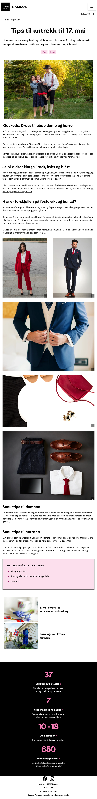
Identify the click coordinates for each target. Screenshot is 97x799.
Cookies (31, 795)
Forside (6, 20)
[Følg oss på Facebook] (45, 779)
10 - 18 (87, 14)
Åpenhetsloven (57, 795)
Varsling (66, 795)
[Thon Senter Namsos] (14, 6)
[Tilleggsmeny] (92, 6)
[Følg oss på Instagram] (52, 779)
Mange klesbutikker (12, 229)
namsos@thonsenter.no (48, 791)
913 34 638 (48, 788)
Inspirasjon (15, 20)
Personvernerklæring (42, 795)
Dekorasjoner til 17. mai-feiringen (53, 636)
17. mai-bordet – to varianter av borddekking (54, 609)
